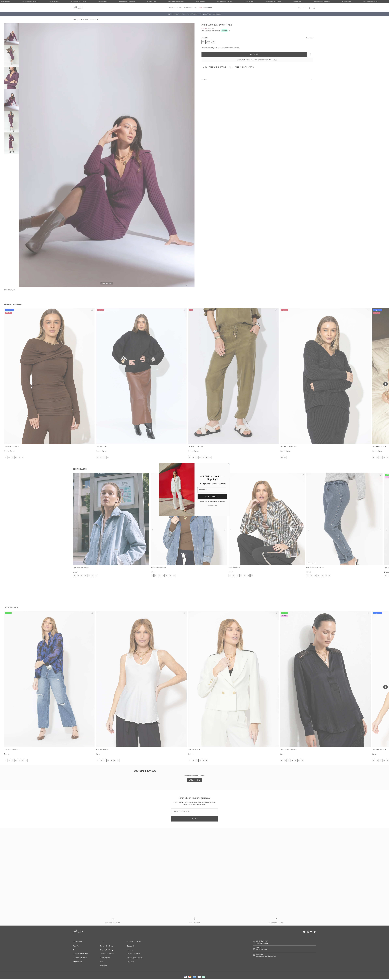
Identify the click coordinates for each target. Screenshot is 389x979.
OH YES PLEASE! (212, 497)
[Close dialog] (229, 464)
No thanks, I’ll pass (212, 505)
